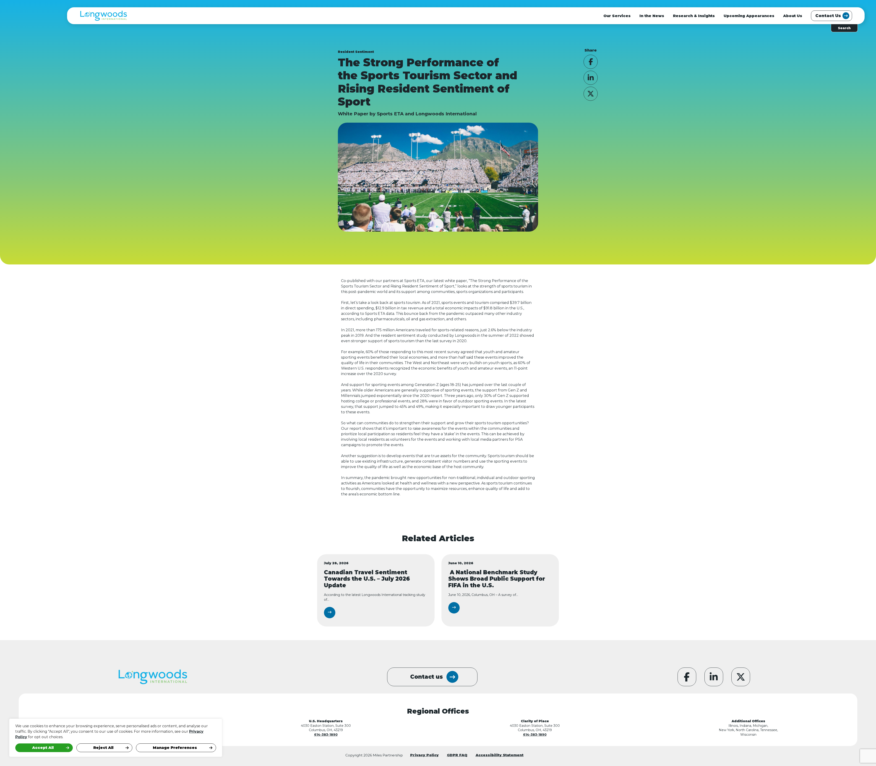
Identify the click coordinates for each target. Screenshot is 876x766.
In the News (651, 16)
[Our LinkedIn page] (591, 78)
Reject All (103, 747)
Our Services (617, 16)
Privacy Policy (424, 755)
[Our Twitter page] (591, 94)
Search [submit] (844, 28)
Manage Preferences (175, 747)
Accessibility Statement (500, 755)
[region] (59, 738)
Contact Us (828, 15)
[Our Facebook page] (591, 62)
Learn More (340, 612)
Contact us (426, 676)
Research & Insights (694, 16)
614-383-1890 (326, 734)
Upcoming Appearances (749, 16)
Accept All (43, 747)
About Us (792, 16)
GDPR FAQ (457, 755)
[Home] (103, 21)
